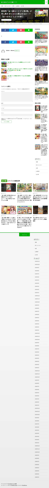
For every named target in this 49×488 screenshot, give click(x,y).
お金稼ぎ (17, 5)
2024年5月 (37, 317)
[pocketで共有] (21, 30)
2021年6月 (37, 427)
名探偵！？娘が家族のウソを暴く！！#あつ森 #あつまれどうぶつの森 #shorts (41, 83)
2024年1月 (37, 330)
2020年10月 (37, 452)
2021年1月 (37, 442)
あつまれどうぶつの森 (12, 483)
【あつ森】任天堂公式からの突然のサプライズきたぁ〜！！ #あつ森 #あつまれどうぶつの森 (8, 198)
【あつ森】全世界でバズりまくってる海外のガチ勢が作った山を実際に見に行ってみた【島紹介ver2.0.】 (41, 41)
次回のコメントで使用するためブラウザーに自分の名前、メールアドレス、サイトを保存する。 (16, 119)
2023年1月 (37, 367)
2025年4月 (37, 283)
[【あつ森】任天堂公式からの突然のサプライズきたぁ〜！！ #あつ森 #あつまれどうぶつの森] (37, 108)
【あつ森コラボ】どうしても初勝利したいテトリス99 (18, 62)
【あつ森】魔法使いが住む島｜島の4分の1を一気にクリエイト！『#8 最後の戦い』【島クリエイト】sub (41, 69)
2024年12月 (37, 295)
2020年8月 (37, 458)
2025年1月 (37, 292)
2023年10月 (37, 339)
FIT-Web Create (14, 485)
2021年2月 (37, 439)
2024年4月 (37, 320)
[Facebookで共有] (5, 30)
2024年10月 (37, 301)
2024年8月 (37, 308)
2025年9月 (37, 267)
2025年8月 (37, 270)
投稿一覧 (16, 50)
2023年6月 (37, 352)
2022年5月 (37, 392)
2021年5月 (37, 430)
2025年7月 (37, 273)
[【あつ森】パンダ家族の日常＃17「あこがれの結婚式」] (4, 77)
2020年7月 (37, 461)
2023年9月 (37, 342)
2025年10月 (37, 264)
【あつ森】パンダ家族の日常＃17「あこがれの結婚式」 (19, 75)
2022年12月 (37, 370)
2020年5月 (37, 467)
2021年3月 (37, 436)
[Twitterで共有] (13, 30)
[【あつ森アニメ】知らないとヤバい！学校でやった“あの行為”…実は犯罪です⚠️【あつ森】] (4, 70)
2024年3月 (37, 323)
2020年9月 (37, 455)
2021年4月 (37, 433)
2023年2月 (37, 364)
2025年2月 (37, 289)
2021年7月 (37, 423)
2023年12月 (37, 333)
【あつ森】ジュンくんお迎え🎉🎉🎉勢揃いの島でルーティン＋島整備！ (41, 55)
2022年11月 (37, 373)
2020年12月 (37, 445)
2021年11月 (37, 411)
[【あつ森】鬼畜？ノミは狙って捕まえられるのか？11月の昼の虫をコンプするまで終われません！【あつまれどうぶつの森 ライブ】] (37, 136)
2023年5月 (37, 355)
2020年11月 (37, 448)
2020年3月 (37, 473)
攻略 (2, 5)
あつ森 (22, 5)
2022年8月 (37, 383)
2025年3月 (37, 286)
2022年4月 (37, 395)
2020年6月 (37, 464)
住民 (13, 5)
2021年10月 (37, 414)
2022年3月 (37, 398)
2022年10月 (37, 377)
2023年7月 (37, 348)
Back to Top (24, 234)
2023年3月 (37, 361)
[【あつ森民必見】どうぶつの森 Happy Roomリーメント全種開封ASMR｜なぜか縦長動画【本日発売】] (37, 127)
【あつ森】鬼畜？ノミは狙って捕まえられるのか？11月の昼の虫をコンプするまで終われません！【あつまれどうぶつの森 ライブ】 (8, 221)
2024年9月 (37, 305)
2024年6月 (37, 314)
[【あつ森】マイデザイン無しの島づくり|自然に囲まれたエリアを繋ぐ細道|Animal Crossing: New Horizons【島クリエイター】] (37, 116)
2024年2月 (37, 326)
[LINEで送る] (29, 30)
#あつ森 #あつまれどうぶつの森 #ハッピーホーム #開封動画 (40, 219)
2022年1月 (37, 405)
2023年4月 (37, 358)
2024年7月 (37, 311)
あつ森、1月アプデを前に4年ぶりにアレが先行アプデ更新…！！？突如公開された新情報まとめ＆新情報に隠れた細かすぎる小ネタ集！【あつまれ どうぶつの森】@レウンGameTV (24, 222)
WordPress (24, 485)
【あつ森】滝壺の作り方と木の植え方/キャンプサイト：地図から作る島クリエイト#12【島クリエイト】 (41, 97)
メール (2, 108)
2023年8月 (37, 345)
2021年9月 (37, 417)
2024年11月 (37, 298)
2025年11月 (37, 261)
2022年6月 (37, 389)
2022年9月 (37, 380)
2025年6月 (37, 276)
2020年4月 (37, 470)
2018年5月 (37, 477)
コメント (3, 91)
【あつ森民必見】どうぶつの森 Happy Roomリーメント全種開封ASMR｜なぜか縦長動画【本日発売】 (44, 128)
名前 (2, 103)
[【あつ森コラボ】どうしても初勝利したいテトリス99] (4, 64)
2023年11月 (37, 336)
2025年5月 (37, 280)
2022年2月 (37, 402)
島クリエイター (8, 5)
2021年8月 (37, 420)
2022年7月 (37, 386)
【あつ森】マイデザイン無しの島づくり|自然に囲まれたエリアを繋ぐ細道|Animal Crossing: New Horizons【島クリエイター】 (24, 198)
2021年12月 (37, 408)
